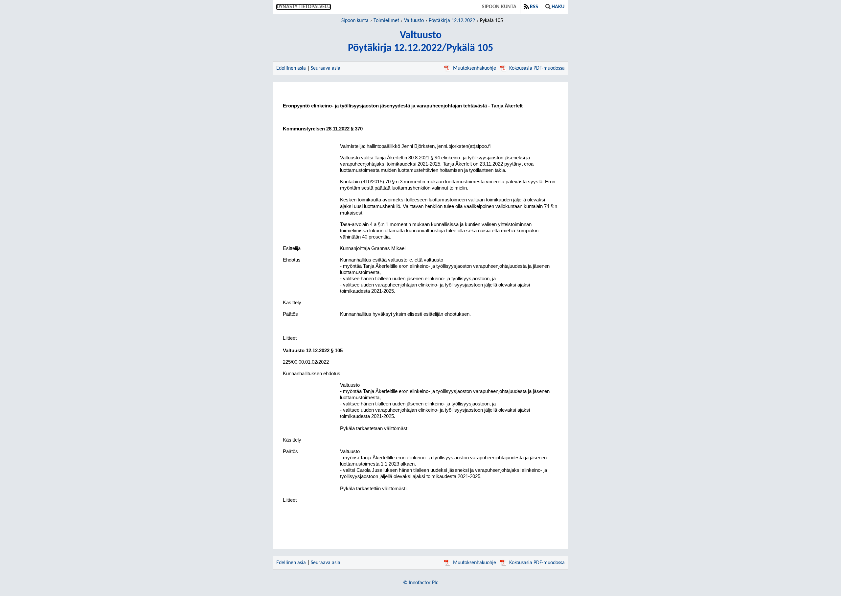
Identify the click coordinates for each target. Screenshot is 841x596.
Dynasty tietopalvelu (303, 7)
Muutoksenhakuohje (474, 68)
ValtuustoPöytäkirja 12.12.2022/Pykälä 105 (420, 42)
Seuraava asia (325, 68)
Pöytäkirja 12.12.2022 (452, 20)
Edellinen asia (291, 68)
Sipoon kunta (499, 7)
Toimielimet (386, 20)
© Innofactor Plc (420, 582)
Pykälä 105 (491, 20)
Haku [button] (558, 7)
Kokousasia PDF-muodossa (537, 68)
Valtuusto (414, 20)
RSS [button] (534, 7)
